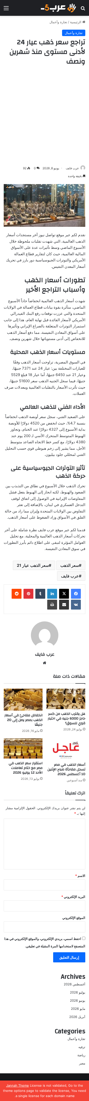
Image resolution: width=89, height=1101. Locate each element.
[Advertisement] (44, 115)
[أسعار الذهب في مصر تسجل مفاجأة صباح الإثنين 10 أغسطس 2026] (65, 749)
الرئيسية (76, 22)
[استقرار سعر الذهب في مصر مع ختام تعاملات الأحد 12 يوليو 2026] (23, 748)
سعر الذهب (69, 565)
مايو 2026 (78, 1009)
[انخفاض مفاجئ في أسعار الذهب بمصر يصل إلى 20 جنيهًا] (23, 700)
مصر (82, 1063)
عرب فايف (72, 168)
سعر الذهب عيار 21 (33, 565)
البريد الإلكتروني (73, 897)
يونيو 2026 (77, 1000)
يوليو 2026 (77, 992)
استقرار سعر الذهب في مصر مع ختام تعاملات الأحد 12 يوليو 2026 (26, 768)
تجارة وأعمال (58, 22)
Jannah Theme (17, 1085)
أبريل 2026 (77, 1017)
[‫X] (64, 594)
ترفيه (81, 1047)
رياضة (81, 1055)
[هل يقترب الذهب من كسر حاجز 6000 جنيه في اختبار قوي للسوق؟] (65, 699)
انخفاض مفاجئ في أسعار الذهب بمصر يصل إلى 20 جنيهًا (23, 720)
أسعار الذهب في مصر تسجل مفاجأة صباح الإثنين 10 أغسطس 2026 (66, 769)
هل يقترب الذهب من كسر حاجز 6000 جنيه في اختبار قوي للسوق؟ (66, 718)
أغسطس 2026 (74, 984)
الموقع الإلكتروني (73, 918)
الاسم (80, 876)
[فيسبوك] (76, 594)
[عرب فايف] (58, 7)
